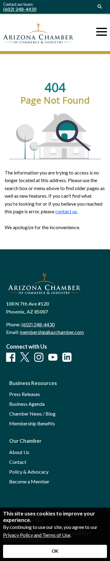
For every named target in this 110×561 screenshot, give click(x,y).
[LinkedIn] (67, 357)
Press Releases (24, 394)
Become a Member (29, 481)
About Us (19, 452)
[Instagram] (38, 357)
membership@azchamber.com (52, 332)
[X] (24, 357)
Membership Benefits (32, 423)
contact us (66, 211)
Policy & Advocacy (29, 471)
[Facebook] (10, 357)
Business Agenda (27, 404)
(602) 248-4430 (19, 9)
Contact (17, 462)
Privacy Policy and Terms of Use (36, 535)
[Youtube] (52, 357)
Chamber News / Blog (32, 413)
